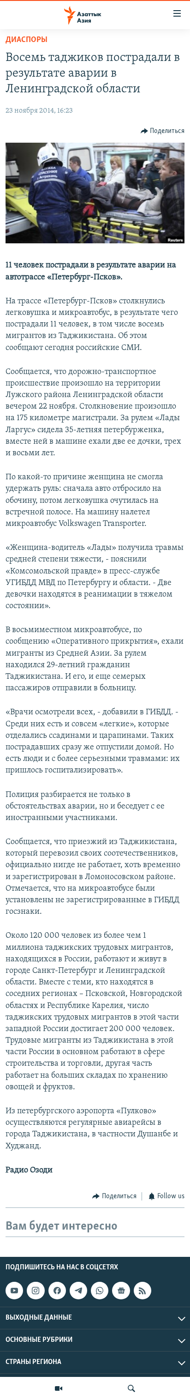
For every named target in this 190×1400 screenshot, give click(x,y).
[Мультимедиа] (58, 1388)
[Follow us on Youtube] (14, 1290)
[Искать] (131, 1388)
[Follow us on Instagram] (35, 1290)
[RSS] (142, 1290)
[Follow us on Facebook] (57, 1290)
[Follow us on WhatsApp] (99, 1290)
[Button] (163, 131)
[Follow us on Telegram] (78, 1290)
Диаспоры (27, 40)
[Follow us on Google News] (121, 1290)
